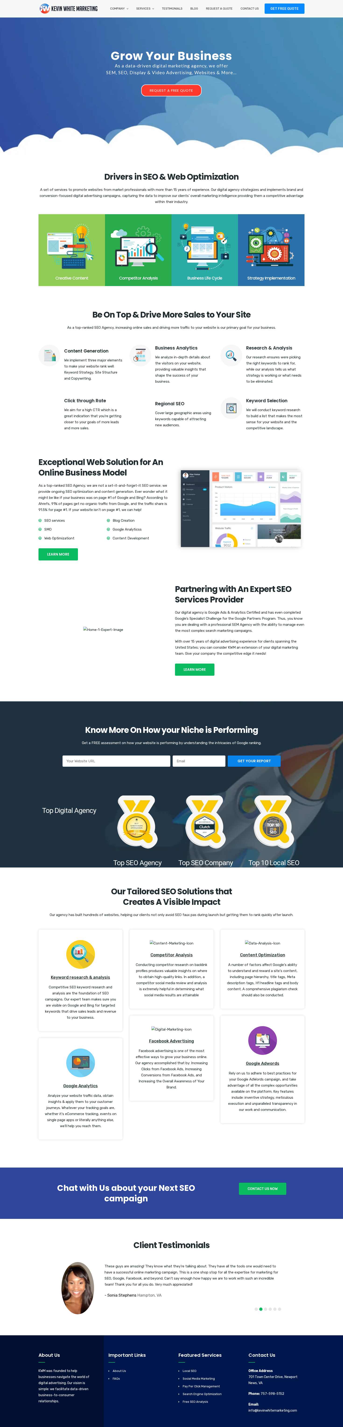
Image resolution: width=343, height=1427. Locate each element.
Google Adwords (262, 1063)
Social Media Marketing (199, 1378)
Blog (194, 8)
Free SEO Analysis (195, 1401)
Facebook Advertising (171, 1041)
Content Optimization (262, 955)
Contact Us (250, 8)
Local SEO (189, 1371)
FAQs (116, 1378)
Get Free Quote (284, 9)
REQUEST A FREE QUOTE (171, 90)
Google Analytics (80, 1085)
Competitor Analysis (171, 955)
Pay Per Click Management (201, 1386)
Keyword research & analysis (80, 977)
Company (117, 8)
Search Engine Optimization (202, 1394)
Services (143, 8)
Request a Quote (219, 8)
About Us (119, 1371)
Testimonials (172, 8)
